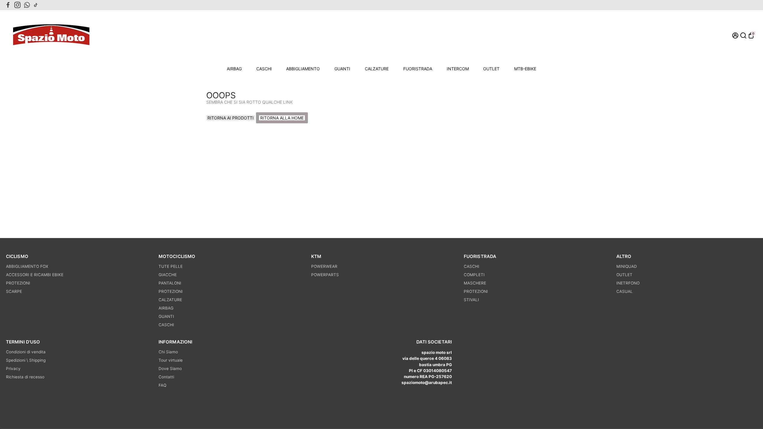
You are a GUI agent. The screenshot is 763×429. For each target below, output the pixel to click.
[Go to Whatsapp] (27, 5)
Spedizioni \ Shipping (26, 360)
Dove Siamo (170, 368)
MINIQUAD (626, 266)
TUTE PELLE (171, 266)
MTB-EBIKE (525, 68)
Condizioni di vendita (26, 351)
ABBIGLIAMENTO (303, 68)
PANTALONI (170, 283)
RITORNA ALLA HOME (282, 117)
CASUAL (624, 291)
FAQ (162, 385)
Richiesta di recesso (25, 376)
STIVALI (471, 299)
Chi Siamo (168, 351)
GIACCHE (168, 274)
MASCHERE (475, 283)
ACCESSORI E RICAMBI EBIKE (34, 274)
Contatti (166, 376)
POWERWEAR (324, 266)
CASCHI (264, 68)
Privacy (13, 368)
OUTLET (491, 68)
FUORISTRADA (417, 68)
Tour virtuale (171, 360)
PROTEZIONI (18, 283)
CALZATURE (377, 68)
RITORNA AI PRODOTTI (230, 117)
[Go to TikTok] (36, 5)
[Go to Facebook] (8, 5)
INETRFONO (628, 283)
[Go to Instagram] (17, 5)
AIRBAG (234, 68)
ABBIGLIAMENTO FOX (27, 266)
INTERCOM (458, 68)
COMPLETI (474, 274)
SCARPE (14, 291)
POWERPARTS (325, 274)
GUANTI (342, 68)
